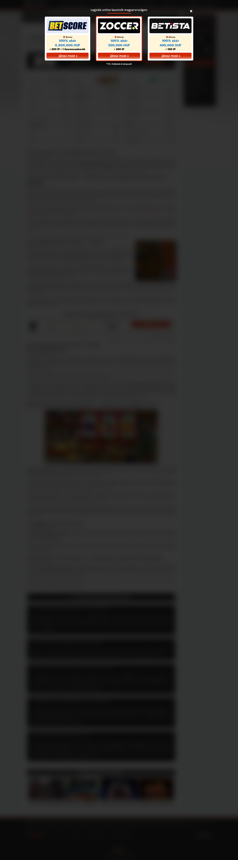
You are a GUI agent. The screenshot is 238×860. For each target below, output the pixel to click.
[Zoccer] (119, 25)
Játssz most (118, 56)
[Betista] (170, 25)
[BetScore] (67, 25)
